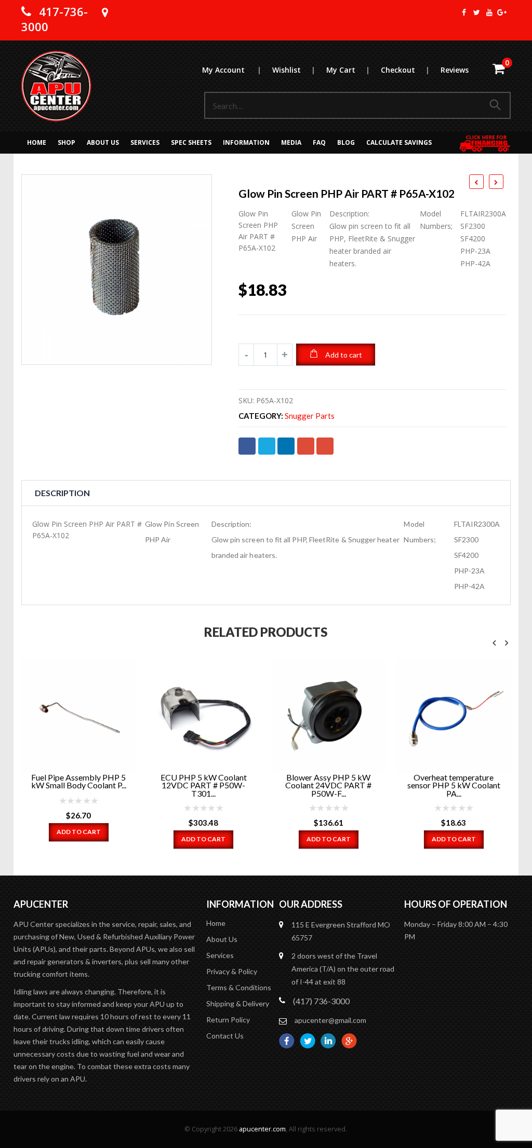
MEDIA (291, 142)
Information (246, 142)
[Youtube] (489, 12)
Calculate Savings (399, 142)
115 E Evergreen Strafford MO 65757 (340, 931)
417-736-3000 (54, 19)
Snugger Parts (310, 416)
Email (325, 446)
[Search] (497, 105)
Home (36, 142)
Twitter (266, 446)
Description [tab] (62, 493)
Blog (346, 142)
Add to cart (343, 354)
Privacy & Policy (231, 971)
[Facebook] (463, 12)
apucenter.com (262, 1129)
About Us (103, 142)
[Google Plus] (502, 12)
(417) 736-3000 (321, 1001)
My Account (231, 70)
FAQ (319, 142)
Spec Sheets (191, 142)
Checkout (405, 70)
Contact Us (225, 1035)
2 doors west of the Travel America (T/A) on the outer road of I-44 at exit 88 (342, 968)
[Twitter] (476, 12)
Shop (66, 142)
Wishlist (293, 70)
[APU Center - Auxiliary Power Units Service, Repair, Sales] (56, 86)
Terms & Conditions (238, 987)
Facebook (247, 446)
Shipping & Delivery (237, 1003)
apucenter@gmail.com (330, 1020)
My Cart (347, 70)
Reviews (455, 70)
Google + (305, 446)
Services (144, 142)
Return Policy (228, 1019)
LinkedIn (286, 446)
